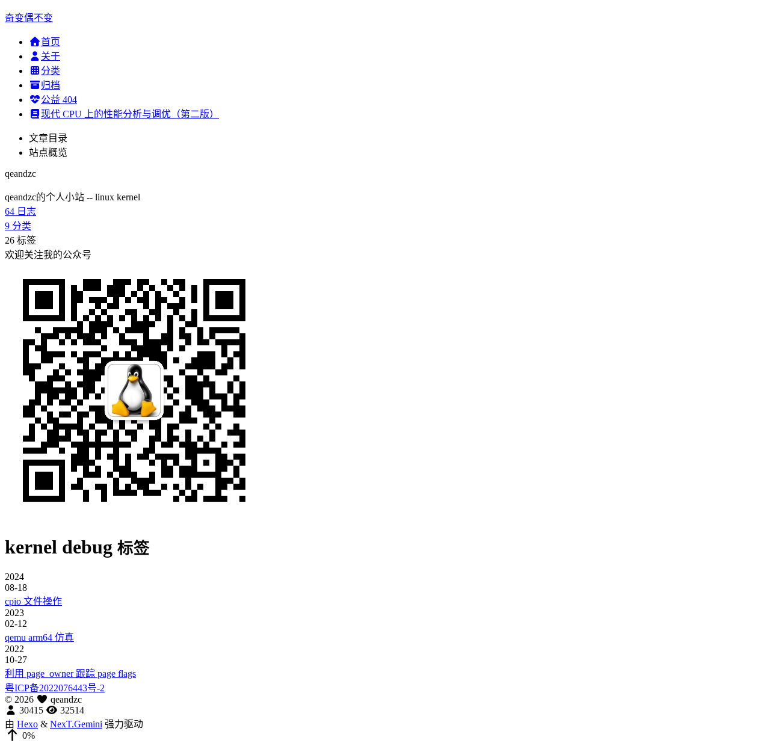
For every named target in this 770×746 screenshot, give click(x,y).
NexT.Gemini (76, 724)
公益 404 (59, 99)
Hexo (27, 724)
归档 (50, 85)
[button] (385, 735)
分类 (50, 71)
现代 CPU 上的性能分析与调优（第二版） (130, 114)
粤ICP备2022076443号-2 (55, 688)
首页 (50, 42)
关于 (50, 56)
